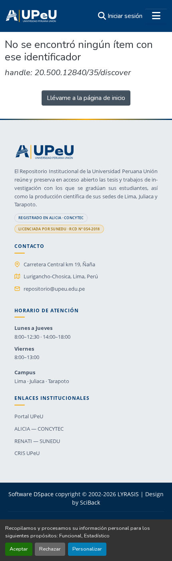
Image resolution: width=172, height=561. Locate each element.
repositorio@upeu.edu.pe (54, 288)
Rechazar (50, 549)
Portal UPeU (28, 416)
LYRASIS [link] (128, 494)
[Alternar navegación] (156, 16)
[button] (31, 16)
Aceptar (19, 549)
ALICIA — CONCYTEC (39, 428)
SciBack (90, 502)
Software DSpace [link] (31, 494)
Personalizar (87, 549)
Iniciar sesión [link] (125, 16)
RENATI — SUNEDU (37, 441)
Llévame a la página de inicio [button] (86, 98)
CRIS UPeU (27, 453)
